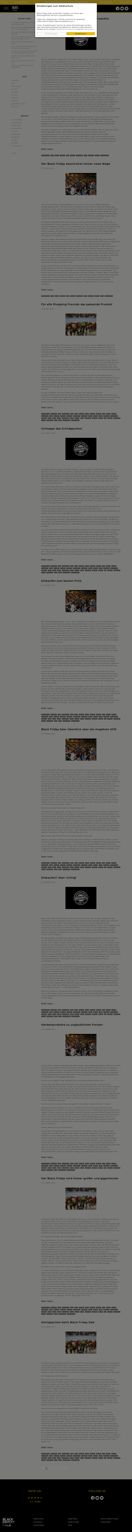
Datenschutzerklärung (66, 29)
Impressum (89, 29)
